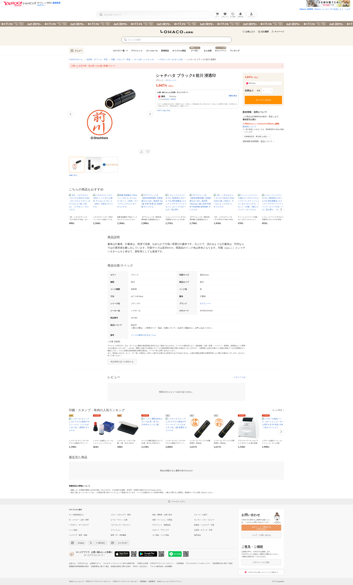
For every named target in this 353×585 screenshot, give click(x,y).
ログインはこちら (163, 110)
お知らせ (72, 563)
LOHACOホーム (76, 59)
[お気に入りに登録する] (147, 151)
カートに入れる (263, 100)
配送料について (249, 127)
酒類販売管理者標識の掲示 (79, 566)
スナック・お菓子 (200, 515)
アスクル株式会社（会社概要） (161, 566)
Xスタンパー (170, 80)
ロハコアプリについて (93, 555)
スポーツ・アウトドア (160, 530)
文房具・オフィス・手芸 (97, 59)
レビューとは (239, 377)
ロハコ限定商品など (76, 515)
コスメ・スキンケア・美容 (121, 515)
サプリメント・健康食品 (161, 525)
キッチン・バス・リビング (204, 520)
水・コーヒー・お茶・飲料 (79, 520)
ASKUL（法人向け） (140, 566)
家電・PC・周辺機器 (118, 535)
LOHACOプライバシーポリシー (162, 563)
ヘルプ (347, 9)
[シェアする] (141, 151)
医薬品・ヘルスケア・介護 (204, 525)
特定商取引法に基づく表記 (222, 563)
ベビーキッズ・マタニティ (121, 525)
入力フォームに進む (261, 562)
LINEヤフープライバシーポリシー (98, 581)
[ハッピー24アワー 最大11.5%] (176, 24)
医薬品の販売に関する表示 (121, 566)
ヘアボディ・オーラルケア (79, 525)
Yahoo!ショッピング (76, 581)
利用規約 (143, 581)
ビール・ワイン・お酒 (119, 520)
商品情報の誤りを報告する (122, 362)
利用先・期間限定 (170, 99)
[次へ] (150, 114)
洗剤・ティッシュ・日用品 (162, 520)
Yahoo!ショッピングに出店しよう (328, 9)
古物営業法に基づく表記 (100, 566)
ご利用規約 (180, 563)
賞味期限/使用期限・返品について (257, 141)
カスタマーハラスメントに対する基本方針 (119, 563)
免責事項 (152, 581)
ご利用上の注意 (142, 563)
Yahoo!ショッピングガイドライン (169, 581)
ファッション (116, 530)
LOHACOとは (82, 563)
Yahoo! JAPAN (306, 9)
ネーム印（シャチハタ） (144, 59)
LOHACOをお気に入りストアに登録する (263, 572)
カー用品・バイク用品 (160, 535)
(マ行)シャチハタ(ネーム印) (171, 59)
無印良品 (197, 535)
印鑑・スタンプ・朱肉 (120, 59)
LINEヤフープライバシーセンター (125, 581)
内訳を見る (233, 96)
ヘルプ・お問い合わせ (261, 535)
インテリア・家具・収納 (78, 535)
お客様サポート (95, 563)
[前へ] (71, 114)
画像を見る (73, 175)
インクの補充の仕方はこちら (143, 335)
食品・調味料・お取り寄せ (162, 515)
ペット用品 (73, 530)
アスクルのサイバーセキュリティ (198, 563)
